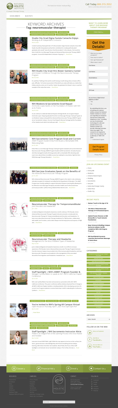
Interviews (74, 167)
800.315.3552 (104, 4)
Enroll (73, 368)
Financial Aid (47, 368)
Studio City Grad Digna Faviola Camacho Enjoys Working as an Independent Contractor (55, 39)
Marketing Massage (98, 283)
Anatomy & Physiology (65, 198)
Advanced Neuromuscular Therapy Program (43, 32)
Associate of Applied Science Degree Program (98, 265)
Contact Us (98, 368)
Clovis (89, 168)
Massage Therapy (62, 34)
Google (95, 382)
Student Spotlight (98, 301)
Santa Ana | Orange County (37, 394)
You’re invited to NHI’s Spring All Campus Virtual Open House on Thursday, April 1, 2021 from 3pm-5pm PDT (56, 305)
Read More (69, 54)
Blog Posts (29, 16)
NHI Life (72, 34)
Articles (11, 388)
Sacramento (91, 181)
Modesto (91, 173)
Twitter (95, 384)
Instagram (96, 388)
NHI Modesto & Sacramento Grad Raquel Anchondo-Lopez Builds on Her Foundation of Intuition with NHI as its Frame (56, 105)
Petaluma (32, 384)
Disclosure (12, 390)
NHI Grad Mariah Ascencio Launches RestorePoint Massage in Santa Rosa (99, 238)
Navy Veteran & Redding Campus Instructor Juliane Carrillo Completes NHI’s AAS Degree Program (99, 228)
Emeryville (91, 170)
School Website (15, 16)
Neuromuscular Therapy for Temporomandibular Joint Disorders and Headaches (56, 205)
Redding (90, 178)
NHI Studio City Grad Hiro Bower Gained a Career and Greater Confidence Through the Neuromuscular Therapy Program (56, 72)
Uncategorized (98, 304)
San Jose (90, 183)
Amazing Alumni (63, 32)
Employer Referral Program (16, 394)
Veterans (98, 307)
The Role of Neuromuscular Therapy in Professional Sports (98, 209)
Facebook (96, 380)
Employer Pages (13, 392)
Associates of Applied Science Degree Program (98, 269)
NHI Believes (73, 325)
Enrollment (12, 382)
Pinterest (95, 390)
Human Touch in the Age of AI (98, 203)
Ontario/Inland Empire (95, 176)
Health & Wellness (36, 200)
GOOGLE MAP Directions (77, 384)
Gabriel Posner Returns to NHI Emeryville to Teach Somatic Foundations (98, 218)
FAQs (10, 384)
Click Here (98, 32)
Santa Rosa (91, 189)
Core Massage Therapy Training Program (42, 34)
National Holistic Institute (15, 6)
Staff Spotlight (55, 268)
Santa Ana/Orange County (96, 186)
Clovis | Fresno (34, 380)
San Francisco (33, 390)
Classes (19, 368)
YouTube (95, 386)
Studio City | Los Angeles (36, 396)
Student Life (98, 298)
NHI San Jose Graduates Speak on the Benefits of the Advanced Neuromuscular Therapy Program (56, 172)
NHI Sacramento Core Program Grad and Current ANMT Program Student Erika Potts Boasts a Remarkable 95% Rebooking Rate (56, 140)
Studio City (91, 191)
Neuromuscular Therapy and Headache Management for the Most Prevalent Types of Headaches (53, 240)
